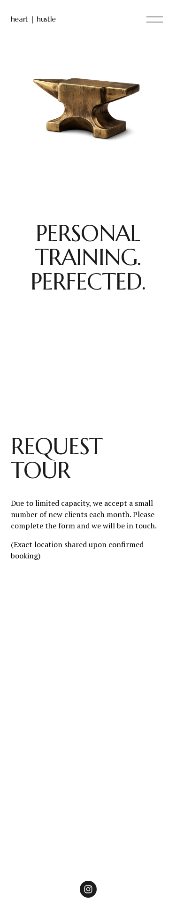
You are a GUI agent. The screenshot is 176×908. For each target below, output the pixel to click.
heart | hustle (33, 18)
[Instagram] (88, 889)
